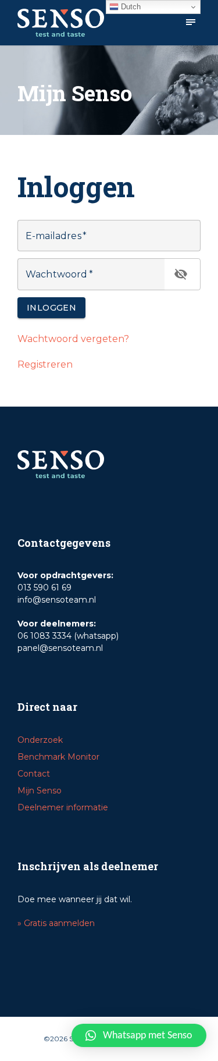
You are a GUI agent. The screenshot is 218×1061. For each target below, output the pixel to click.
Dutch (130, 6)
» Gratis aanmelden (56, 923)
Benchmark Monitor (58, 757)
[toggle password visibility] (180, 274)
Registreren (45, 364)
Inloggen (51, 307)
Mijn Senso (39, 790)
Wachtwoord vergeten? (73, 338)
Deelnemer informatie (62, 807)
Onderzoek (40, 740)
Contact (33, 773)
